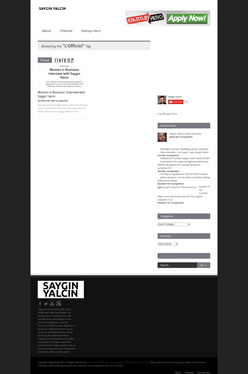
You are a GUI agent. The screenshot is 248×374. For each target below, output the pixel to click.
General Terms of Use (137, 362)
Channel (66, 31)
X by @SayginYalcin (167, 113)
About (46, 31)
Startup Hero (91, 31)
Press (45, 60)
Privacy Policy (117, 362)
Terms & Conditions (98, 362)
